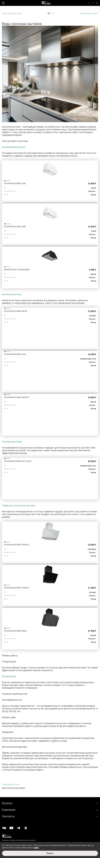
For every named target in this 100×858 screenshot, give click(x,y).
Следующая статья (88, 13)
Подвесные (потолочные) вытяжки (18, 505)
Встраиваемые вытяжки (13, 147)
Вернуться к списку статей (12, 13)
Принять (50, 853)
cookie (36, 848)
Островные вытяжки (12, 441)
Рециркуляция (9, 676)
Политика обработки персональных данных (19, 840)
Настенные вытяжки (12, 294)
